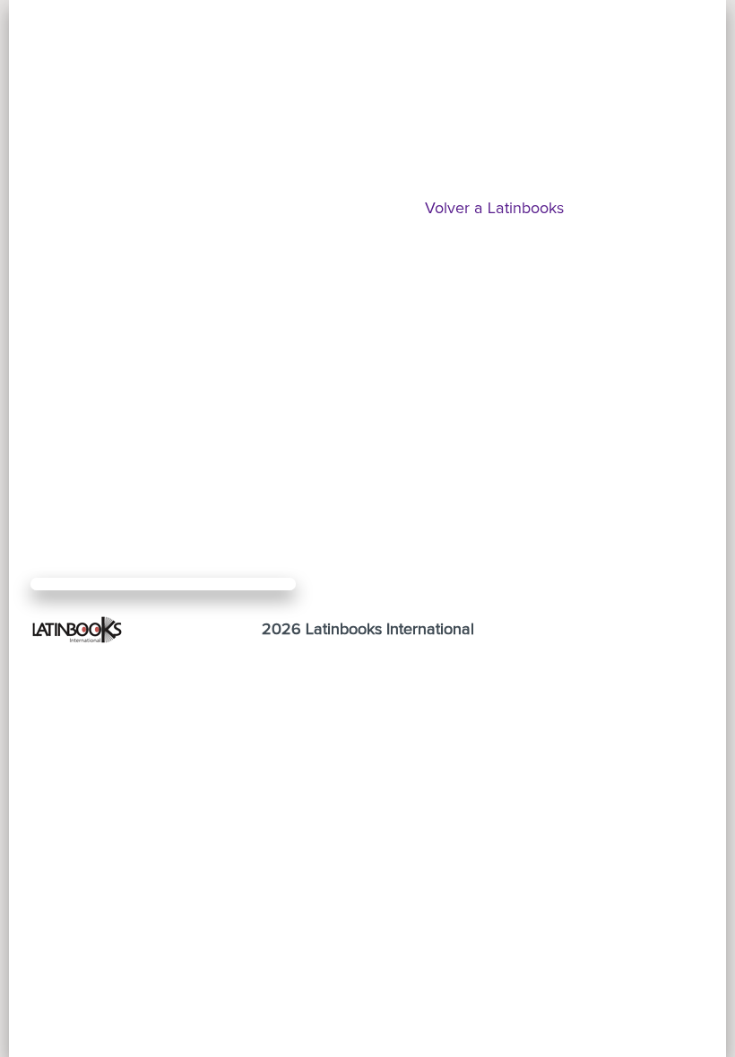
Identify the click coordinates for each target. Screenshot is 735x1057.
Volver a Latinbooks (494, 209)
